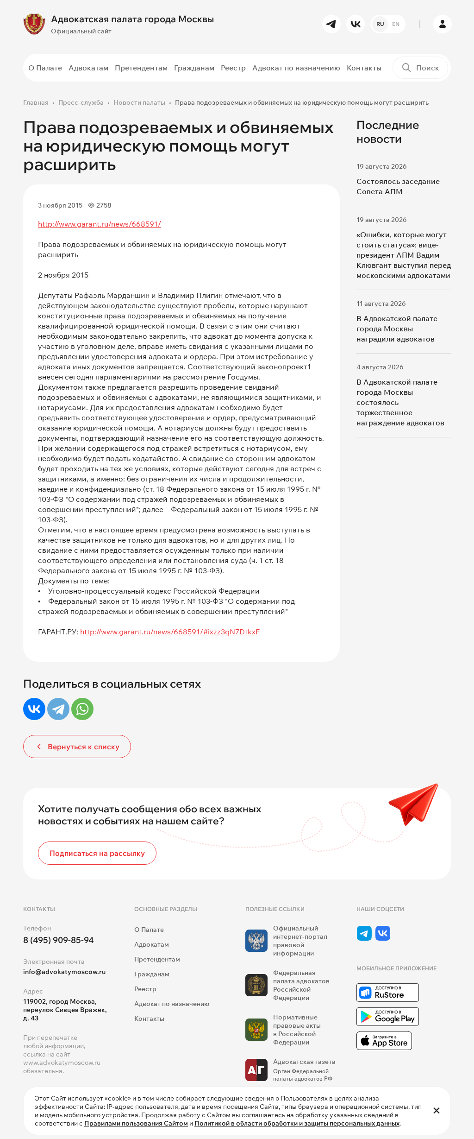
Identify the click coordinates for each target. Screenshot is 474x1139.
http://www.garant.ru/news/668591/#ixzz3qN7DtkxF (170, 631)
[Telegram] (58, 709)
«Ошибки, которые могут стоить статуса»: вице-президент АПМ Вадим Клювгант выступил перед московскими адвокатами (403, 255)
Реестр (233, 67)
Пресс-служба (81, 102)
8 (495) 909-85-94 (58, 940)
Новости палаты (139, 102)
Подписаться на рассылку (97, 853)
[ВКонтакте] (34, 709)
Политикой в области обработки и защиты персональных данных (296, 1123)
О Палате (45, 67)
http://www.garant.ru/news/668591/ (99, 223)
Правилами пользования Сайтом (136, 1123)
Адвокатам (88, 67)
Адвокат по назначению (296, 67)
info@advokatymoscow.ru (64, 972)
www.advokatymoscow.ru (61, 1062)
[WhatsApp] (82, 709)
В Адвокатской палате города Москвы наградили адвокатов (396, 328)
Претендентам (141, 67)
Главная (36, 102)
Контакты (364, 67)
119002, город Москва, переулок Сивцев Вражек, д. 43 (65, 1009)
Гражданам (194, 67)
